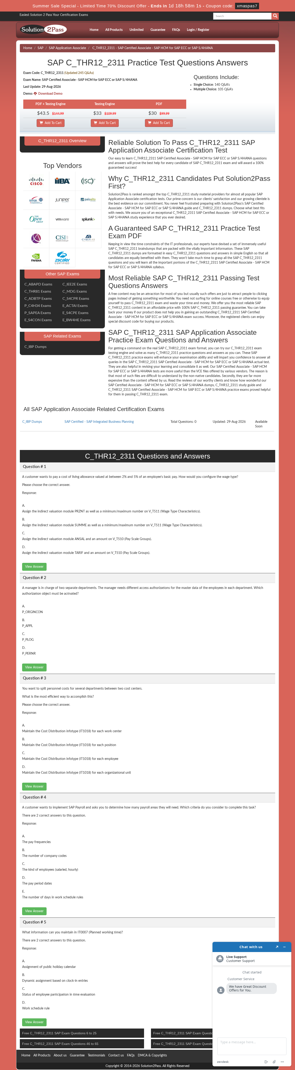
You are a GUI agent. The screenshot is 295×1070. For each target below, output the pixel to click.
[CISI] (62, 238)
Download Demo (49, 93)
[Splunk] (88, 219)
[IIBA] (62, 180)
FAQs (176, 30)
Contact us (116, 1055)
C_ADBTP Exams (38, 298)
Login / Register (198, 30)
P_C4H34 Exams (37, 306)
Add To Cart (52, 123)
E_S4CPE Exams (75, 313)
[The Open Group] (36, 219)
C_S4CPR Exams (75, 298)
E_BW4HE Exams (76, 320)
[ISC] (88, 180)
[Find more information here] (252, 1004)
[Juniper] (62, 200)
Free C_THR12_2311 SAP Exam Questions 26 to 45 (191, 1033)
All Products (114, 30)
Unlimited (137, 30)
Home (94, 30)
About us (60, 1055)
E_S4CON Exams (38, 320)
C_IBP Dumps (35, 347)
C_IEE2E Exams (74, 284)
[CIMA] (36, 238)
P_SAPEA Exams (37, 313)
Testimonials (96, 1055)
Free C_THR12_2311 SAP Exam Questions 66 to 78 (191, 1044)
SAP (40, 48)
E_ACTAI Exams (75, 306)
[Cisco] (36, 180)
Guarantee (157, 30)
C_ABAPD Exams (38, 284)
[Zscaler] (62, 257)
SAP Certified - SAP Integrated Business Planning (99, 421)
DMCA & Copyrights (152, 1055)
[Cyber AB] (88, 238)
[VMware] (62, 219)
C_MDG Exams (74, 291)
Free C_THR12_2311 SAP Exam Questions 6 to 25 (59, 1033)
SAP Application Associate (67, 48)
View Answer (34, 566)
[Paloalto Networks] (88, 200)
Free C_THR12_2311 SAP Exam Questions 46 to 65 (60, 1044)
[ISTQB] (36, 200)
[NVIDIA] (36, 257)
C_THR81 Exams (37, 291)
